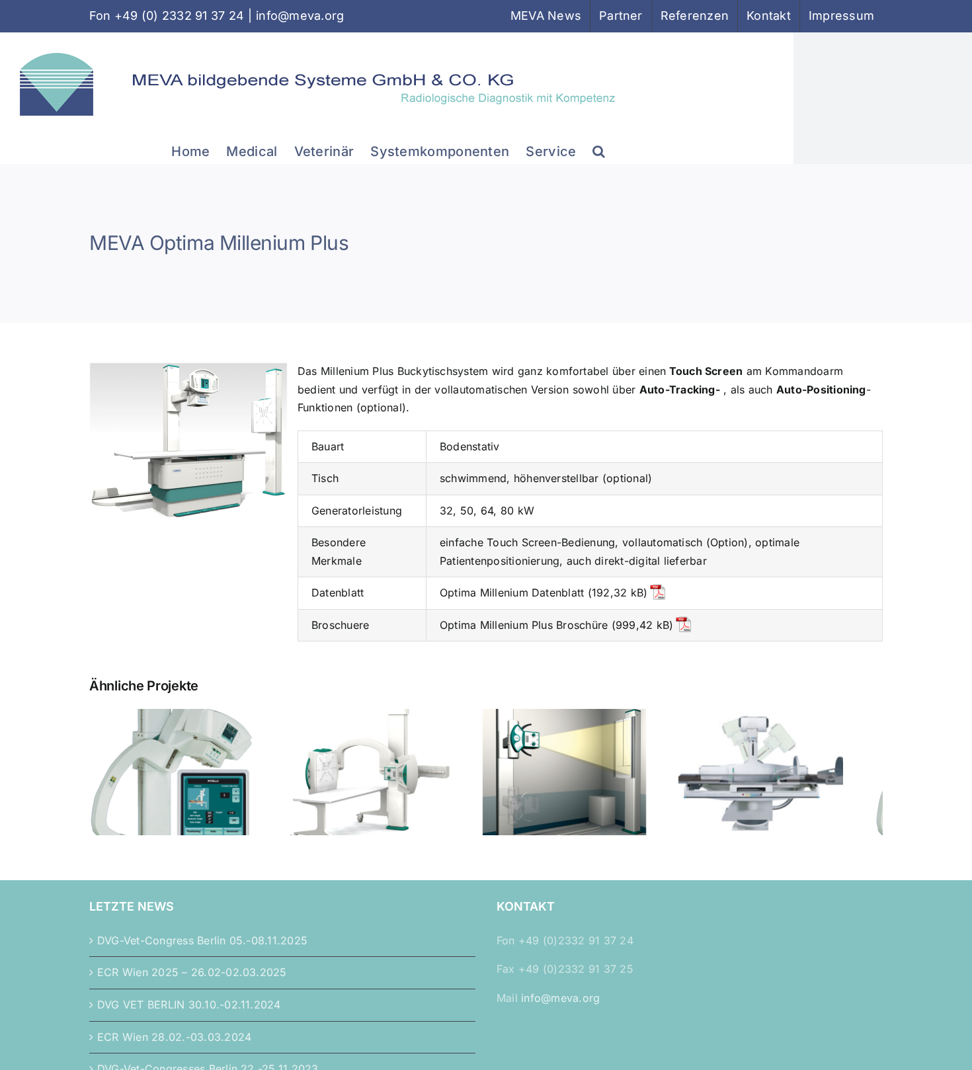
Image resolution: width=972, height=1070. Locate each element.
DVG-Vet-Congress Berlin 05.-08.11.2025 (202, 947)
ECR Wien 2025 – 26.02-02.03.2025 (192, 979)
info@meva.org (300, 15)
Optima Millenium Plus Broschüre (524, 625)
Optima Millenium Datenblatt (512, 592)
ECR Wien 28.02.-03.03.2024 (174, 1044)
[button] (598, 150)
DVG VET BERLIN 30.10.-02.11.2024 (189, 1011)
